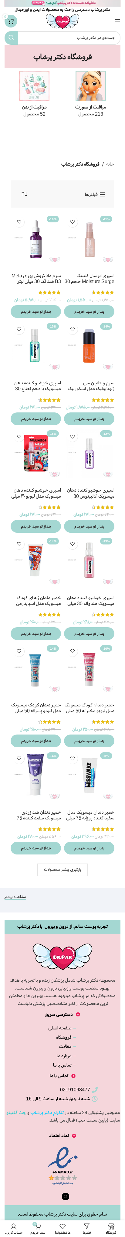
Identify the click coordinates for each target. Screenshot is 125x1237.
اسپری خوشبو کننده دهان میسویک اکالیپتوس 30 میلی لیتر (90, 496)
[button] (89, 311)
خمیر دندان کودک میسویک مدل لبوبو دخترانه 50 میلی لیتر (89, 710)
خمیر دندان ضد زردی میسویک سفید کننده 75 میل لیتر (39, 818)
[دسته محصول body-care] (34, 96)
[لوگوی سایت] (62, 20)
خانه (110, 164)
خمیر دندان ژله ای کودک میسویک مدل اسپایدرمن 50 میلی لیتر (38, 603)
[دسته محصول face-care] (90, 96)
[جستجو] (11, 38)
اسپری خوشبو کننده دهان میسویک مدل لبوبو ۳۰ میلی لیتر (36, 496)
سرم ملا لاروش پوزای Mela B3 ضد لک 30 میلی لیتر (36, 278)
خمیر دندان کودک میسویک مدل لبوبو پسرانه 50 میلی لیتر (36, 710)
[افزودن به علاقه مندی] (72, 222)
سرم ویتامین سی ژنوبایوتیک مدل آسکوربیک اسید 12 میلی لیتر (91, 388)
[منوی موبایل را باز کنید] (117, 21)
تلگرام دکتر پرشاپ (47, 1112)
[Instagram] (65, 1196)
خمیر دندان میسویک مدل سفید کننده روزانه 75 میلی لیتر (90, 818)
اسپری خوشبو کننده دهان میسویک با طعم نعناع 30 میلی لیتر (37, 388)
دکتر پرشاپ (55, 1214)
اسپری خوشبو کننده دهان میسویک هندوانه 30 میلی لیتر (90, 603)
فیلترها (91, 194)
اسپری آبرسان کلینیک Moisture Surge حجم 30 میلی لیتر (89, 281)
